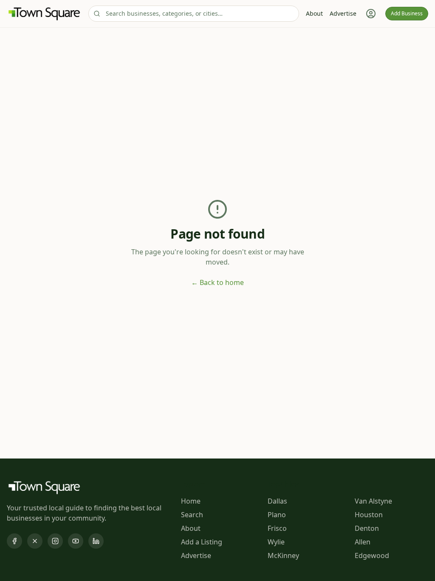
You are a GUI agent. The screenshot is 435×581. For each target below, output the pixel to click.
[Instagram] (55, 541)
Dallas (277, 501)
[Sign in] (371, 13)
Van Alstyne (373, 501)
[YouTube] (75, 541)
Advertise (343, 13)
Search (192, 514)
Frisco (277, 528)
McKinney (283, 555)
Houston (369, 514)
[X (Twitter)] (34, 541)
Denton (367, 528)
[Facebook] (14, 541)
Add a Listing (201, 542)
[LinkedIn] (96, 541)
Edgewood (372, 555)
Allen (362, 542)
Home (191, 501)
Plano (277, 514)
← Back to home (217, 282)
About (314, 13)
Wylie (276, 542)
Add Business (407, 13)
